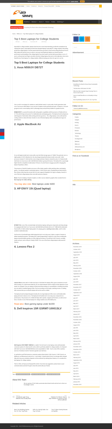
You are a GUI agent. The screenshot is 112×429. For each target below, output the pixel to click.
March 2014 (76, 376)
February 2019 (77, 265)
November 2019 (77, 246)
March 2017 (76, 309)
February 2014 (77, 379)
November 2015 (77, 349)
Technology (60, 21)
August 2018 (76, 276)
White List (19, 21)
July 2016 (75, 327)
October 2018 (76, 271)
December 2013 (77, 384)
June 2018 (75, 281)
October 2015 (76, 352)
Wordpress (77, 149)
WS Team (18, 41)
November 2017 (77, 287)
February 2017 (77, 311)
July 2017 (75, 298)
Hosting (77, 122)
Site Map (58, 6)
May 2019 (75, 263)
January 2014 (76, 381)
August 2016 (76, 325)
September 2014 (77, 360)
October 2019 (76, 249)
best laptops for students (23, 374)
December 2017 (77, 284)
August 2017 (76, 295)
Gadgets (77, 119)
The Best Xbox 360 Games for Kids (82, 88)
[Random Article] (100, 22)
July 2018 (75, 279)
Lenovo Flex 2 (25, 246)
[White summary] (23, 13)
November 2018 (77, 268)
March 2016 (76, 338)
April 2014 (75, 373)
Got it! (82, 1)
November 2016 (77, 319)
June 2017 (75, 300)
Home (28, 6)
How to (41, 21)
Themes (47, 21)
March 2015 (76, 354)
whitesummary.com (80, 146)
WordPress (27, 21)
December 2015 (77, 346)
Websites (34, 21)
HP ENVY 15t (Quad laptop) (34, 188)
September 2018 (77, 273)
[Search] (100, 6)
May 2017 (75, 303)
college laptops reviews (53, 374)
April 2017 (75, 306)
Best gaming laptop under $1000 (40, 304)
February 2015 (77, 357)
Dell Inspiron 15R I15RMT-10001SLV (39, 308)
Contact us (33, 6)
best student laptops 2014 (38, 374)
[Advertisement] (68, 13)
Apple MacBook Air (29, 124)
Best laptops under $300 (43, 184)
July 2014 (75, 365)
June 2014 (75, 368)
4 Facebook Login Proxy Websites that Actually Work (23, 397)
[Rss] (86, 6)
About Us (40, 6)
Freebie (53, 21)
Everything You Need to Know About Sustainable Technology (39, 27)
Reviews (77, 130)
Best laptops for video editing (22, 179)
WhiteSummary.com (28, 426)
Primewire (77, 128)
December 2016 (77, 317)
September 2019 (77, 252)
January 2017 (76, 314)
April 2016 (75, 336)
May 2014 (75, 371)
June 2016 (75, 330)
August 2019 (76, 254)
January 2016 (76, 344)
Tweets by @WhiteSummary (80, 108)
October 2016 (76, 322)
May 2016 (75, 333)
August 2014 (76, 363)
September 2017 (77, 292)
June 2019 (75, 260)
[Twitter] (90, 6)
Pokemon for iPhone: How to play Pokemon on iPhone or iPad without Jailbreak (58, 397)
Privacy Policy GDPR (49, 6)
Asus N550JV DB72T (30, 67)
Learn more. (74, 1)
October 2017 (76, 290)
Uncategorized (78, 138)
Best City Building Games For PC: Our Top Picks (21, 410)
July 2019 (75, 257)
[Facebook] (88, 6)
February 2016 (77, 341)
